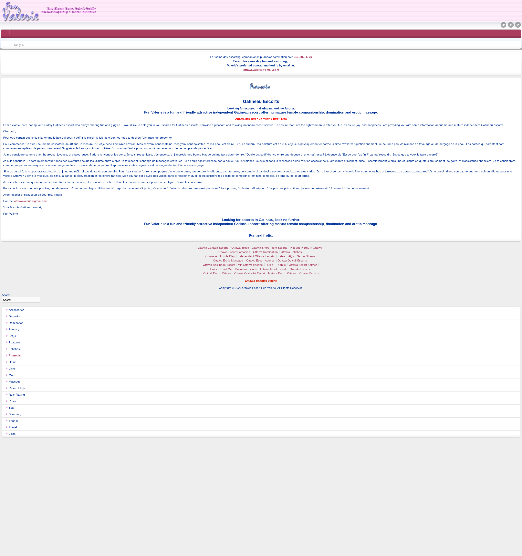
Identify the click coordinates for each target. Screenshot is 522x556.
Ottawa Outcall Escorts (292, 260)
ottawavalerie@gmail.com (261, 69)
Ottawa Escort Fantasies (234, 252)
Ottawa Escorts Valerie (261, 280)
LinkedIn (518, 25)
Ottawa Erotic (240, 247)
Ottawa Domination (265, 252)
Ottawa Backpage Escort (219, 264)
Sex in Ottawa (306, 256)
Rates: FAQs (286, 256)
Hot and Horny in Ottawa (306, 247)
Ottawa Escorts (309, 273)
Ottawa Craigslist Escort (249, 273)
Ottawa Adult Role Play (220, 256)
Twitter (504, 25)
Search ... (8, 295)
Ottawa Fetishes (291, 252)
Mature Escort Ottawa (282, 273)
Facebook (511, 25)
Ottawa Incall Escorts (273, 269)
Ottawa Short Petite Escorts (269, 247)
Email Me (226, 269)
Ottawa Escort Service (303, 264)
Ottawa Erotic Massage (228, 260)
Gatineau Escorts (246, 269)
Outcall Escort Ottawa (217, 273)
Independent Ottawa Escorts (256, 256)
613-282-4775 (303, 56)
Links (213, 269)
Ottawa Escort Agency (260, 260)
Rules (269, 264)
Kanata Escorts (300, 269)
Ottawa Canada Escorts (213, 247)
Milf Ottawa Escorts (250, 264)
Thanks (281, 264)
